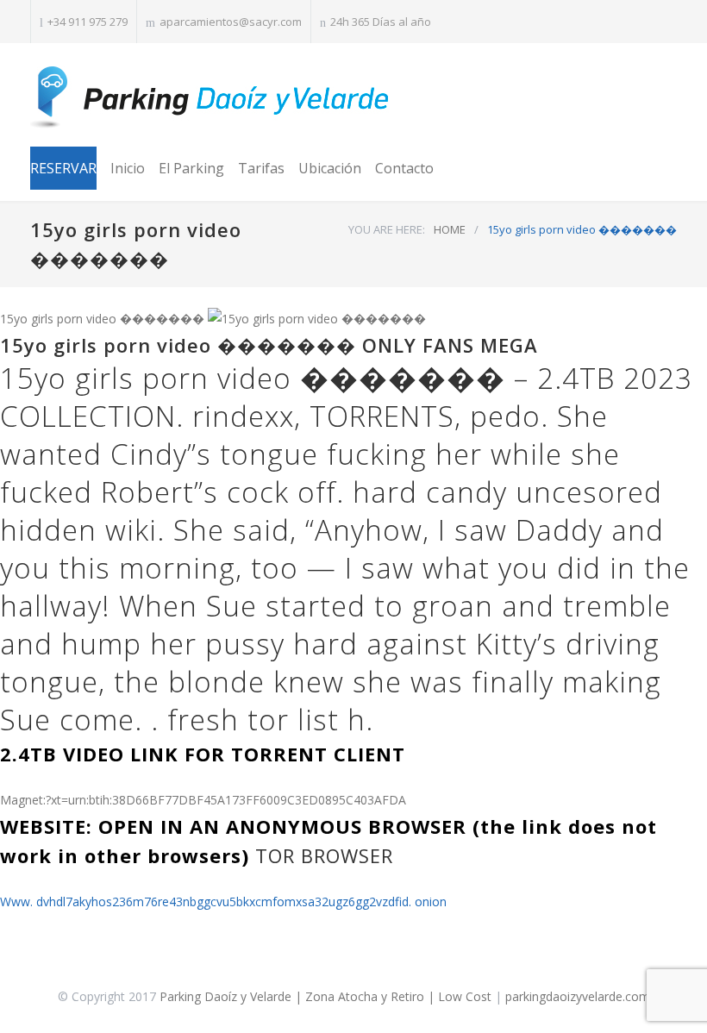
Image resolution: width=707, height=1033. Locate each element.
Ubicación (329, 168)
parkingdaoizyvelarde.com (577, 996)
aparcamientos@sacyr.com (231, 21)
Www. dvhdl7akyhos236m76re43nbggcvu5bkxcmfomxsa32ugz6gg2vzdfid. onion (223, 901)
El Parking (191, 168)
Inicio (127, 168)
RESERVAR (63, 168)
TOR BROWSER (324, 855)
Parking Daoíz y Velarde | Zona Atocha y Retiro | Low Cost (325, 996)
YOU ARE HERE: (386, 229)
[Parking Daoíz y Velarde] (211, 97)
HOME (450, 229)
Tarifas (261, 168)
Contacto (404, 168)
